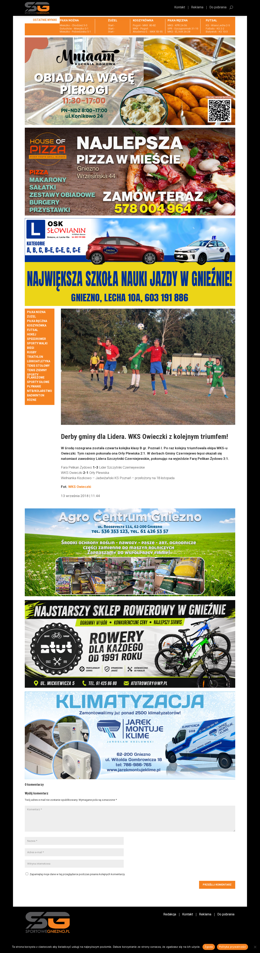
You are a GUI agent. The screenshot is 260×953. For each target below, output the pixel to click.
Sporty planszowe (35, 376)
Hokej (31, 334)
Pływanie (34, 386)
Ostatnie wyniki (45, 20)
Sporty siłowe (38, 382)
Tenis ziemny (37, 370)
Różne (31, 399)
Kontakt (179, 7)
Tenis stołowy (38, 365)
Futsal (32, 330)
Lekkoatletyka (38, 361)
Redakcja (169, 914)
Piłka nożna (36, 312)
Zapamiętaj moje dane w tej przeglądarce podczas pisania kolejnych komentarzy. (77, 874)
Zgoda (209, 946)
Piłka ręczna (37, 321)
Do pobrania (217, 7)
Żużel (31, 316)
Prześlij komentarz (217, 884)
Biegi (30, 347)
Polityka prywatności (232, 946)
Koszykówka (36, 325)
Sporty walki (37, 343)
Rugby (31, 352)
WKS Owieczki (79, 487)
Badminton (35, 395)
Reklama (197, 7)
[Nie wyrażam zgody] (255, 947)
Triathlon (35, 356)
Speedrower (36, 339)
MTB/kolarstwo (39, 391)
